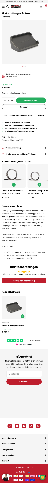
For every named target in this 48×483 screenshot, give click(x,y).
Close (24, 438)
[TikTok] (31, 426)
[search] (7, 6)
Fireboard (6, 17)
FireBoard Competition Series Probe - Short (12, 192)
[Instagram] (9, 426)
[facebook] (24, 426)
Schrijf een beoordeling (24, 281)
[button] (12, 100)
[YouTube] (17, 426)
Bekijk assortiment (3, 6)
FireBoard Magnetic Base (13, 325)
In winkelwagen (31, 100)
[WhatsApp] (38, 426)
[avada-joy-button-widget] (42, 477)
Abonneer (24, 381)
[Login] (41, 6)
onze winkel (21, 93)
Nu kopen (24, 107)
